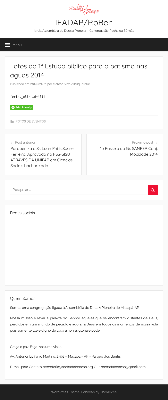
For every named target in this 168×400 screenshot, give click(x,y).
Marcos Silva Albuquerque (71, 84)
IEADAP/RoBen (84, 22)
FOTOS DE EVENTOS (31, 121)
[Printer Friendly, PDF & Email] (21, 107)
